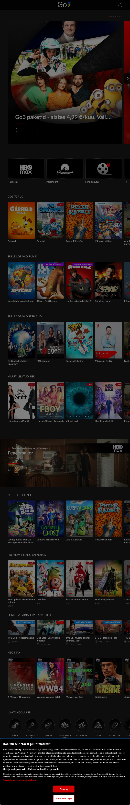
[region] (65, 771)
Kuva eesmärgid (64, 798)
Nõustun (64, 789)
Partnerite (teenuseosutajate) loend (20, 780)
